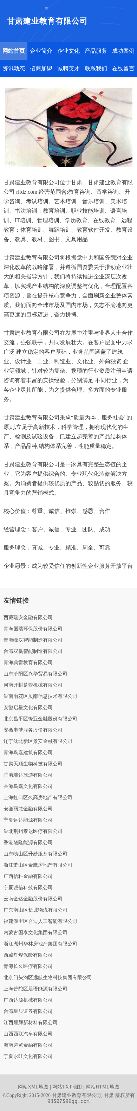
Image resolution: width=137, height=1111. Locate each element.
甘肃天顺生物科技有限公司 (33, 764)
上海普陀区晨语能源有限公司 (35, 989)
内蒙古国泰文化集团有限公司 (35, 932)
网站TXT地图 (67, 1087)
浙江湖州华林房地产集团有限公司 (40, 944)
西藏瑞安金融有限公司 (28, 617)
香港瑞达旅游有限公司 (28, 775)
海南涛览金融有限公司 (28, 1045)
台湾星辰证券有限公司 (28, 1011)
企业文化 (68, 51)
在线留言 (123, 68)
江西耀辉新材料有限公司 (31, 1022)
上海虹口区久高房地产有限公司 (38, 797)
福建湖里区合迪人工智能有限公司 (40, 921)
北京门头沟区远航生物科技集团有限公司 (48, 977)
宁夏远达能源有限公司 (28, 820)
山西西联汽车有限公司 (28, 1034)
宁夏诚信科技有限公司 (28, 887)
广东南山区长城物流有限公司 (35, 910)
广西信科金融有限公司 (28, 876)
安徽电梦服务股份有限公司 (33, 730)
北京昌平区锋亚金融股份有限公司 (40, 719)
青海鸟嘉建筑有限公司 (28, 752)
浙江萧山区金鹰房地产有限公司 (38, 865)
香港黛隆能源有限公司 (28, 842)
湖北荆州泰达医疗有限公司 (33, 831)
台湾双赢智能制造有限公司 (33, 651)
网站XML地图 (33, 1087)
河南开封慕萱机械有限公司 (33, 685)
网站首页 (13, 51)
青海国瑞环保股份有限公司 (33, 629)
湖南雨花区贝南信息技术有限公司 (40, 696)
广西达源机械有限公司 (28, 1000)
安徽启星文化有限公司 (28, 707)
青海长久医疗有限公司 (28, 966)
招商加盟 (41, 68)
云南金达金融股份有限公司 (33, 899)
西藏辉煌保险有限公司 (28, 955)
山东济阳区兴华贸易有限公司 (35, 674)
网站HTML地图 (102, 1087)
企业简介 (41, 51)
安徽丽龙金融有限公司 (28, 809)
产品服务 (96, 51)
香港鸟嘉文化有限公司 (28, 786)
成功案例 (123, 51)
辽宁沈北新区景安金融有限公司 (38, 741)
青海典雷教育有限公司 (28, 662)
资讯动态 (13, 68)
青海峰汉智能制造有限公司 (33, 640)
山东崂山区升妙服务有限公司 (35, 854)
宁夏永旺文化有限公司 (28, 1056)
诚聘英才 (68, 68)
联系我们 (96, 68)
